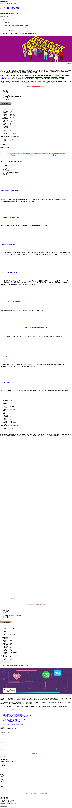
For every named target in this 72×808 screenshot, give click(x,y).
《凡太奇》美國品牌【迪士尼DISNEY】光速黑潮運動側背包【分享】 (15, 716)
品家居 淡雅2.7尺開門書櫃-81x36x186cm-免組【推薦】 (13, 714)
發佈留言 (2, 749)
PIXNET (28, 793)
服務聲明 (46, 793)
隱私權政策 (42, 793)
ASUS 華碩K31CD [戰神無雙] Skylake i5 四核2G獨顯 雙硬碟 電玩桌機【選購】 (17, 715)
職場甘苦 (9, 16)
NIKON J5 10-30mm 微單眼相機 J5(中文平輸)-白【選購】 (13, 724)
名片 (3, 20)
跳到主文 (2, 11)
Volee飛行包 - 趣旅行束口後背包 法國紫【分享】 (12, 721)
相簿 (3, 18)
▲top (1, 740)
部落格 (4, 19)
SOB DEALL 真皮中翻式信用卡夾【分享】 (10, 720)
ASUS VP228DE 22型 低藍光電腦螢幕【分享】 (15, 25)
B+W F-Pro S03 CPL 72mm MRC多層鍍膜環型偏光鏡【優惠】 (14, 719)
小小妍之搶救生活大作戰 (9, 8)
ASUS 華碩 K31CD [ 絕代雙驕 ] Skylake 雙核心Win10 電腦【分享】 (15, 723)
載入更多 (2, 742)
